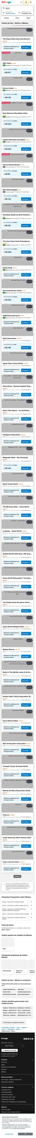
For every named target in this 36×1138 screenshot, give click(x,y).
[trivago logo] (6, 2)
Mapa (28, 18)
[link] (21, 2)
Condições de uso (6, 1089)
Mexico (18, 1029)
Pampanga (10, 1029)
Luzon (3, 1029)
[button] (17, 8)
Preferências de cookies (7, 1099)
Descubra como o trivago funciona (10, 1112)
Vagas (3, 1064)
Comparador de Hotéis (8, 1027)
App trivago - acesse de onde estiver (11, 1079)
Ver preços (25, 47)
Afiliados (3, 1071)
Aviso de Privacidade (7, 1094)
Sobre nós (4, 1062)
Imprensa (3, 1069)
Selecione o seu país (6, 1042)
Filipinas (24, 1027)
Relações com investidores (8, 1067)
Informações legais (6, 1092)
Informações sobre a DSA (8, 1097)
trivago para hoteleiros (7, 1082)
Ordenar (6, 18)
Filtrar (17, 18)
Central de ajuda (5, 1109)
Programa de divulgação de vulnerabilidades (13, 1101)
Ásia (18, 1027)
